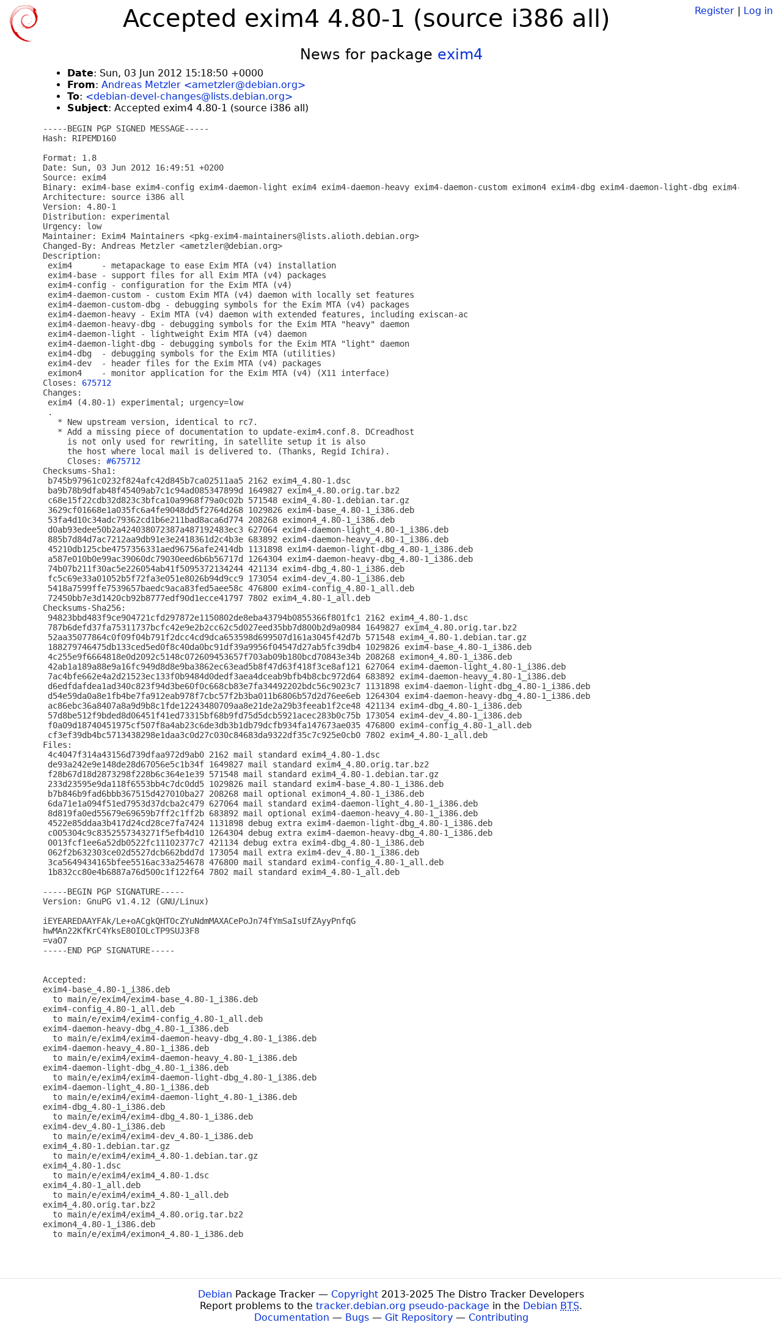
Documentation (291, 1317)
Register (714, 11)
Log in (758, 11)
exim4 (460, 54)
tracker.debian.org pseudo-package (402, 1306)
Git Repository (419, 1317)
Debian (215, 1294)
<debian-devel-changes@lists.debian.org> (189, 96)
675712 (96, 383)
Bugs (357, 1317)
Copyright (354, 1294)
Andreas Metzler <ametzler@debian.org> (203, 84)
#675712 (123, 461)
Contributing (498, 1317)
